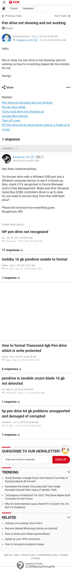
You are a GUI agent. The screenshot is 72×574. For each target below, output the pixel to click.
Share (9, 87)
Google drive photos (15, 116)
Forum (14, 8)
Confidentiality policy (47, 555)
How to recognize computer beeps (24, 544)
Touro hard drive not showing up (23, 111)
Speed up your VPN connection (22, 539)
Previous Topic (13, 15)
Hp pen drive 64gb (13, 107)
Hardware (28, 8)
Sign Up (8, 555)
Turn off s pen (11, 120)
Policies (36, 558)
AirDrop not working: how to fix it (23, 523)
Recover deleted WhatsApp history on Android (31, 528)
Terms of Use (28, 555)
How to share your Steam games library (27, 533)
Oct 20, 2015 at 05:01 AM (53, 40)
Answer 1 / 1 (10, 148)
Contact (64, 555)
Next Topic (61, 15)
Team (17, 555)
